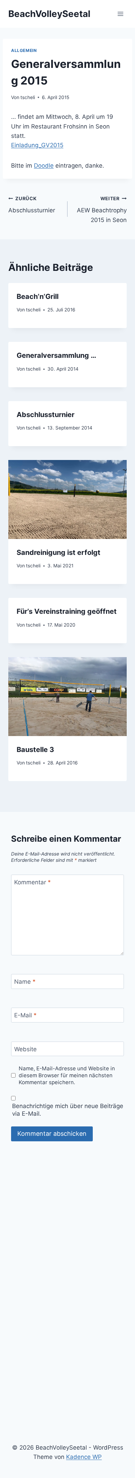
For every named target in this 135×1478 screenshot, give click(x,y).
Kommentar (32, 882)
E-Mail (25, 1015)
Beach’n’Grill (37, 296)
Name (25, 981)
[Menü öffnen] (120, 13)
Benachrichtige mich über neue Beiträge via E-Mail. (67, 1110)
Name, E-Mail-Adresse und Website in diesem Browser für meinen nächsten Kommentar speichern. (67, 1075)
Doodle (44, 165)
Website (25, 1049)
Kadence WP (84, 1456)
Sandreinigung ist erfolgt (58, 552)
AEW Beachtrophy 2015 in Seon (102, 209)
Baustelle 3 (35, 749)
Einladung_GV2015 (37, 145)
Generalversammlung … (56, 355)
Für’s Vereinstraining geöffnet (67, 611)
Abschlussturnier (31, 205)
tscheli (27, 97)
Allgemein (24, 50)
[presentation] (67, 499)
